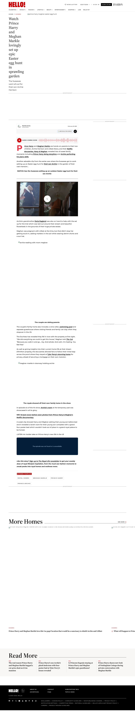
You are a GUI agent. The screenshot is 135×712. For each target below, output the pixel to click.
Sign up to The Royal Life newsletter (44, 461)
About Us (33, 689)
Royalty (22, 9)
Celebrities (12, 9)
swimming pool (66, 327)
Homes (18, 14)
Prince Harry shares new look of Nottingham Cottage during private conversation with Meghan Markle (110, 667)
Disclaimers (45, 701)
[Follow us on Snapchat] (26, 701)
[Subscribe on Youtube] (22, 701)
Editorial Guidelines (82, 703)
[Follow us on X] (16, 701)
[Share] (75, 131)
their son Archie (50, 164)
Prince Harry (28, 146)
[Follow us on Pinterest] (29, 701)
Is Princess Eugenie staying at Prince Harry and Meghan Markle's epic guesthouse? (80, 665)
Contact (51, 689)
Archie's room (46, 408)
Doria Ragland (40, 221)
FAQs (49, 692)
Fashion (31, 9)
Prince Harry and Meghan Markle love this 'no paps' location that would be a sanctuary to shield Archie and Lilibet (55, 631)
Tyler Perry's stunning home (59, 354)
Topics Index (70, 692)
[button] (47, 198)
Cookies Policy (57, 701)
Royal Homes (23, 478)
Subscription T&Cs (71, 689)
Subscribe (106, 4)
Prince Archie (24, 483)
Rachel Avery (26, 125)
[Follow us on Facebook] (13, 701)
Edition (84, 4)
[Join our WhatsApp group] (36, 701)
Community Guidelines (73, 701)
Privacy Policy (110, 701)
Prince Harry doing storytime (45, 154)
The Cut (69, 339)
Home (11, 14)
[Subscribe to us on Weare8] (32, 701)
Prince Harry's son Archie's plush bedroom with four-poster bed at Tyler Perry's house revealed (50, 667)
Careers (44, 705)
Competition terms (66, 703)
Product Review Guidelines (59, 705)
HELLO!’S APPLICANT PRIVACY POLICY (105, 703)
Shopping (71, 9)
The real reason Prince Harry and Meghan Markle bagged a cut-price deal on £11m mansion (21, 667)
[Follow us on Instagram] (9, 701)
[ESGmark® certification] (21, 690)
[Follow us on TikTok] (19, 701)
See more (121, 522)
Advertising (34, 692)
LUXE (79, 9)
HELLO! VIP (86, 9)
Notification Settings (49, 703)
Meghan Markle (43, 146)
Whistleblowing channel (93, 701)
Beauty (49, 9)
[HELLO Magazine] (17, 4)
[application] (47, 199)
